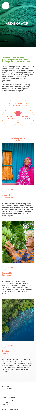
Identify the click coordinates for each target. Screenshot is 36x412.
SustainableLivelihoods (18, 104)
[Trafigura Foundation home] (7, 387)
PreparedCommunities (25, 117)
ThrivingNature (10, 117)
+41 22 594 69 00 (12, 409)
